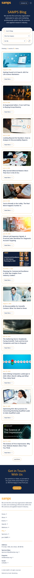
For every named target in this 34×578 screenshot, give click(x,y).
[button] (30, 3)
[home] (6, 3)
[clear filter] (29, 41)
